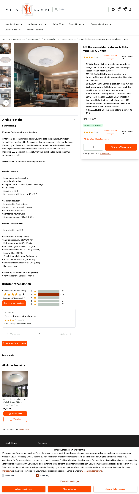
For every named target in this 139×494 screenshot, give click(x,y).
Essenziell (9, 475)
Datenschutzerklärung (92, 471)
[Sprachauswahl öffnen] (113, 9)
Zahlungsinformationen (14, 343)
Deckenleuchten (50, 39)
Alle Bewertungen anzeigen (110, 57)
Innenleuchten (19, 39)
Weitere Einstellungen (69, 481)
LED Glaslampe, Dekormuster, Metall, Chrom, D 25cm (15, 401)
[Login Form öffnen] (130, 9)
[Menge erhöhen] (100, 147)
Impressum (7, 471)
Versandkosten (105, 154)
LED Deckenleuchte (68, 39)
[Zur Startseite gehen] (27, 9)
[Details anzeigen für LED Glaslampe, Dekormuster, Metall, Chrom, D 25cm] (15, 384)
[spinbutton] (93, 147)
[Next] (6, 103)
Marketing (44, 475)
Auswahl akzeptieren (115, 489)
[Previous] (6, 47)
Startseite (6, 39)
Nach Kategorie (34, 39)
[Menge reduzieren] (86, 147)
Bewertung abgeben (14, 303)
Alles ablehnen (69, 489)
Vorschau (17, 419)
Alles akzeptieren (23, 489)
